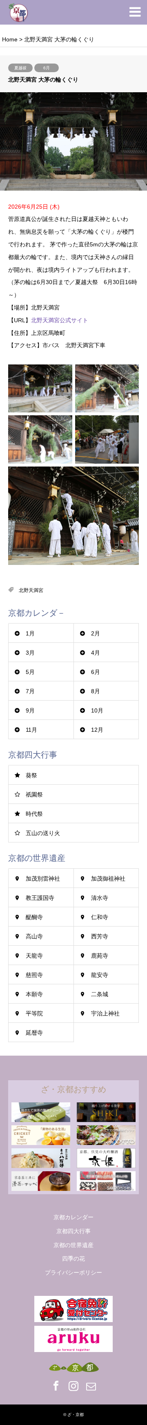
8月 (95, 691)
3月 (30, 652)
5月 (30, 672)
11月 (31, 729)
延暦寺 (34, 1032)
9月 (30, 710)
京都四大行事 (73, 1231)
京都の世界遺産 (73, 1245)
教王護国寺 (40, 898)
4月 (95, 652)
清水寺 (99, 898)
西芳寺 (99, 936)
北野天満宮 (31, 590)
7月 (30, 691)
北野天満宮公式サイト (59, 320)
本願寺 (34, 994)
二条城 (99, 994)
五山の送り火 (43, 833)
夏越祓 (20, 68)
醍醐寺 (34, 917)
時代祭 (34, 813)
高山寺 (34, 936)
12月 (97, 729)
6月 (46, 68)
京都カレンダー (73, 1217)
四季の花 (73, 1258)
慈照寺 (34, 975)
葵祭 (31, 775)
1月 (30, 633)
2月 (95, 633)
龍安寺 (99, 975)
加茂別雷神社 (43, 878)
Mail (91, 1386)
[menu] (134, 12)
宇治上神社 (105, 1013)
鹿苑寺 (99, 955)
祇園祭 (34, 794)
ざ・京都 (75, 1414)
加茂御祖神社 (108, 878)
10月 (97, 710)
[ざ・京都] (18, 12)
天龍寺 (34, 955)
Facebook (56, 1386)
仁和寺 (99, 917)
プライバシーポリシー (73, 1272)
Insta (73, 1386)
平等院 (34, 1013)
